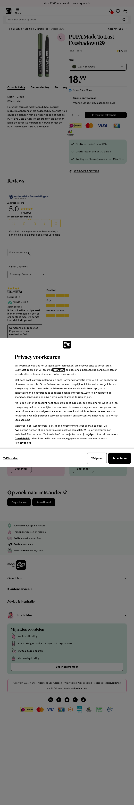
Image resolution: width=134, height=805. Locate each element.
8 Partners (59, 370)
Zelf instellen (10, 458)
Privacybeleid (23, 442)
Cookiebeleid (22, 438)
